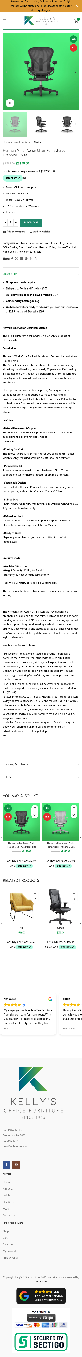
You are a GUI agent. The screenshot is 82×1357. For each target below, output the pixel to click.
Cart (5, 1238)
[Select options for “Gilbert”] (74, 899)
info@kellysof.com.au (15, 1146)
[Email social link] (21, 259)
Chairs (37, 142)
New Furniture (22, 142)
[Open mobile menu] (5, 21)
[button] (6, 72)
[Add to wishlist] (34, 808)
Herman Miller (47, 247)
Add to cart (31, 222)
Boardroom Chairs (39, 243)
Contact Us (9, 1215)
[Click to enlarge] (10, 103)
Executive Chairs (28, 247)
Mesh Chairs (10, 252)
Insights (7, 1195)
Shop (6, 1231)
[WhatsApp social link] (35, 259)
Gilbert (60, 928)
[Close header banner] (77, 6)
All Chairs (21, 243)
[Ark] (21, 906)
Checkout (8, 1244)
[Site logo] (41, 20)
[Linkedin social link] (31, 259)
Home (6, 142)
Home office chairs (67, 247)
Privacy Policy (10, 1258)
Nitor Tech (41, 1281)
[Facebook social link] (12, 259)
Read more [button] (9, 1029)
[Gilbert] (60, 906)
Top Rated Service (49, 1296)
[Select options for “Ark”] (34, 899)
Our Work (8, 1202)
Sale (39, 252)
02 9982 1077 (11, 1141)
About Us (8, 1189)
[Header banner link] (35, 6)
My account (9, 1251)
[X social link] (16, 259)
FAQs (6, 1209)
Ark (21, 928)
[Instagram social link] (16, 1165)
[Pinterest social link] (26, 259)
